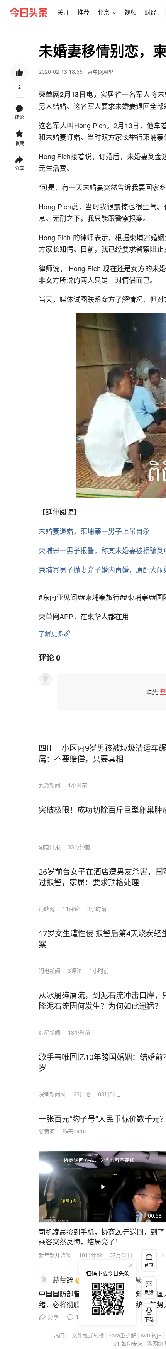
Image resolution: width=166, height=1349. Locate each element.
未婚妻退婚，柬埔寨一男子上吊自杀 (94, 531)
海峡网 (47, 908)
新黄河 (47, 1131)
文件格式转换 (88, 1335)
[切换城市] (114, 12)
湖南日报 (49, 847)
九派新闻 (49, 785)
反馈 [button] (149, 1292)
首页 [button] (149, 1265)
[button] (63, 12)
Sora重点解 (122, 1335)
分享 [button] (19, 168)
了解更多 (51, 633)
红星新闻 (49, 1032)
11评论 (71, 908)
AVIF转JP (151, 1335)
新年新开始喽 (55, 1255)
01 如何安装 (128, 1343)
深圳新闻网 (52, 1094)
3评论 (75, 970)
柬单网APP (100, 71)
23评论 (81, 1094)
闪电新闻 (49, 970)
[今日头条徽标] (28, 12)
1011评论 (90, 1255)
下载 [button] (147, 1313)
